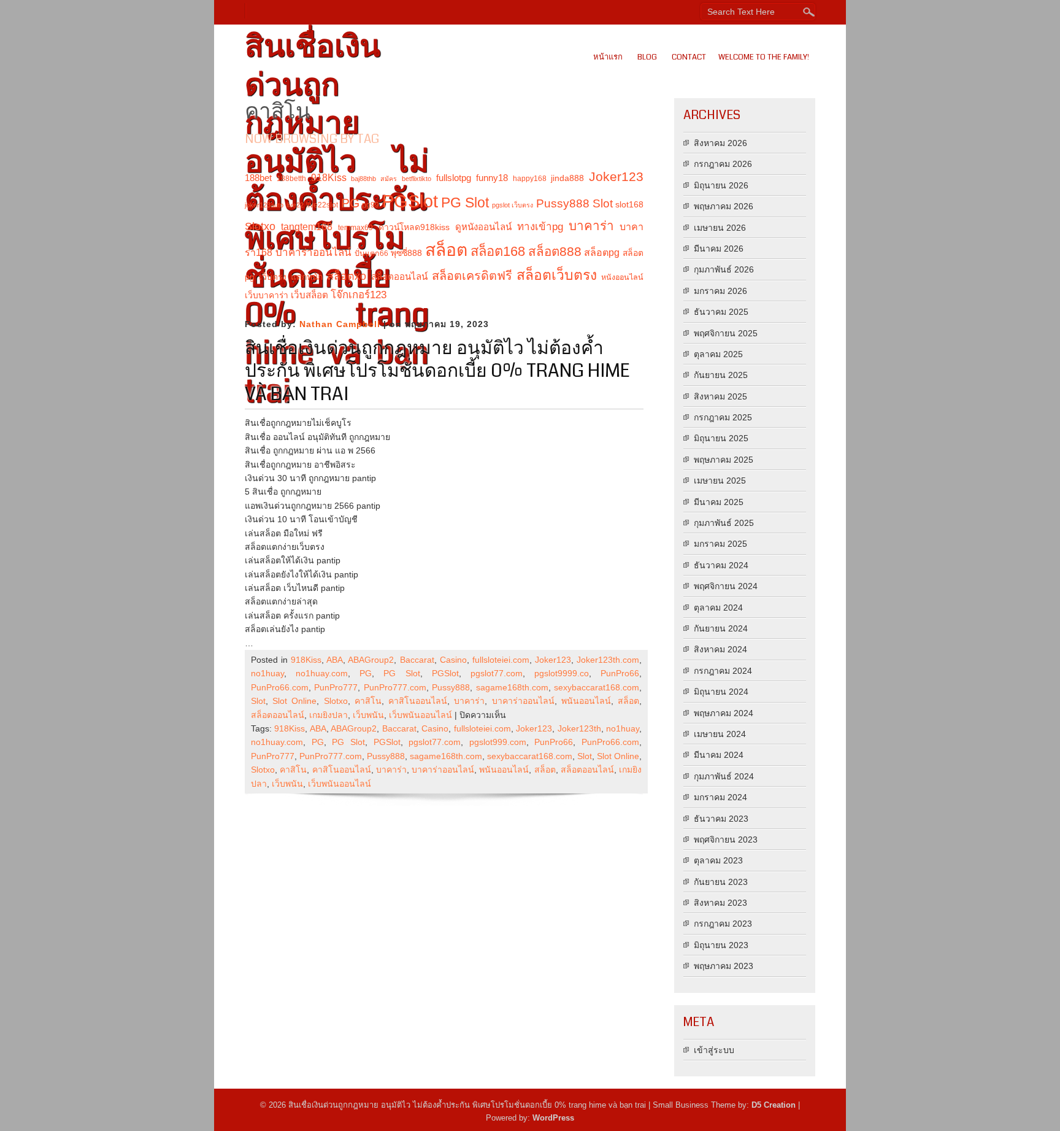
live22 (295, 205)
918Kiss (329, 177)
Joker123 (616, 176)
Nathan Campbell (339, 324)
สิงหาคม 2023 (720, 903)
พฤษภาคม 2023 (723, 966)
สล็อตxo (346, 276)
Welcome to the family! (763, 57)
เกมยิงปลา (328, 715)
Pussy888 (563, 203)
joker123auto (264, 205)
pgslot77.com (496, 673)
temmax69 (355, 227)
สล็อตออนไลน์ (399, 276)
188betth (291, 178)
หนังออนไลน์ (622, 277)
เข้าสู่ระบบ (714, 1050)
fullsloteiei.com (500, 660)
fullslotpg (453, 177)
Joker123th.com (608, 660)
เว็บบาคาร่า (266, 295)
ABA (334, 660)
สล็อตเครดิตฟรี (472, 275)
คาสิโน (368, 701)
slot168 (629, 204)
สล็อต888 (555, 251)
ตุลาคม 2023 (718, 860)
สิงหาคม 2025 (720, 396)
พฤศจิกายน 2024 (726, 586)
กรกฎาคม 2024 (723, 671)
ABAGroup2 (371, 660)
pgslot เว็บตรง (513, 205)
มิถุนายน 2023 (721, 945)
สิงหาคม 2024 (720, 649)
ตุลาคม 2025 (718, 354)
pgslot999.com (497, 742)
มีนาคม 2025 (718, 502)
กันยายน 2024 (721, 628)
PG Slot (465, 202)
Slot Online (294, 701)
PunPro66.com (280, 687)
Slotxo (260, 226)
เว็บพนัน (368, 715)
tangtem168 (306, 226)
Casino (453, 660)
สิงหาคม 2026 (720, 143)
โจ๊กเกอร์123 (358, 295)
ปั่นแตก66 (371, 253)
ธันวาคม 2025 (721, 312)
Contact (689, 57)
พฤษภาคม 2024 (723, 713)
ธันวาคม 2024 (721, 565)
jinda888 (567, 178)
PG (350, 203)
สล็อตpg (602, 252)
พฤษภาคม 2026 (723, 206)
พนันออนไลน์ (586, 701)
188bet (258, 177)
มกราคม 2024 (720, 797)
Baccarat (417, 660)
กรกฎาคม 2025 (723, 417)
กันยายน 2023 (721, 882)
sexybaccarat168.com (596, 687)
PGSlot (410, 201)
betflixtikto (416, 178)
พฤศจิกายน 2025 (726, 333)
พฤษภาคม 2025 (723, 460)
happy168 (530, 178)
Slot (603, 203)
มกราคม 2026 (720, 291)
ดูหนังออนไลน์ (483, 227)
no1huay (267, 673)
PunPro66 (620, 673)
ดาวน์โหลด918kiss (414, 227)
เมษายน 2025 (720, 480)
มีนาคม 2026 (718, 248)
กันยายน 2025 (721, 375)
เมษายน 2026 (720, 228)
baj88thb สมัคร (374, 178)
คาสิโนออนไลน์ (417, 701)
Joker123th (579, 728)
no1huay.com (322, 673)
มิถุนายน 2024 (721, 692)
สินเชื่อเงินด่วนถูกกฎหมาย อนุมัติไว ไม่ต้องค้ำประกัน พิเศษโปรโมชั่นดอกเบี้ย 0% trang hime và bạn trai (437, 371)
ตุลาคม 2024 (718, 607)
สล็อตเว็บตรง (557, 275)
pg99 (370, 205)
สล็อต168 (497, 251)
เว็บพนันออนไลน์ (420, 715)
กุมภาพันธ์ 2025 (724, 523)
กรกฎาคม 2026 (723, 164)
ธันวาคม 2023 (721, 819)
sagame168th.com (512, 687)
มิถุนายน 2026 (721, 185)
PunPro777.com (395, 687)
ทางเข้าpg (540, 227)
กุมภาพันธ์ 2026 (724, 269)
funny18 (492, 177)
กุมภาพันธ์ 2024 (724, 776)
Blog (647, 57)
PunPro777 (336, 687)
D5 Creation (773, 1105)
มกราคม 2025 (720, 544)
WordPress (553, 1117)
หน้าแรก (608, 57)
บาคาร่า (591, 225)
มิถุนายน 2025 (721, 438)
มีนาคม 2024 (718, 755)
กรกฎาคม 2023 (723, 923)
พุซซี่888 (406, 253)
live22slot (322, 205)
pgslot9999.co (561, 673)
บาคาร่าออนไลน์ (313, 252)
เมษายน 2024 (720, 734)
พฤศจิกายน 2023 (726, 839)
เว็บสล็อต (309, 295)
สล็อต (446, 250)
